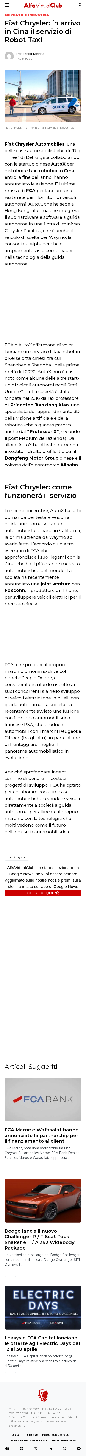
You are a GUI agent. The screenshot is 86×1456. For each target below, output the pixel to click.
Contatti (17, 1435)
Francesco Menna (30, 53)
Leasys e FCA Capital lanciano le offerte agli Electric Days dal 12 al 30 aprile (42, 1343)
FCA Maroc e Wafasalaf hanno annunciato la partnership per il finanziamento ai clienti (41, 1135)
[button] (7, 5)
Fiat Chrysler (16, 857)
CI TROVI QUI (40, 893)
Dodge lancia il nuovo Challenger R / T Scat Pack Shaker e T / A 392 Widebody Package (40, 1239)
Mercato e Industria (27, 15)
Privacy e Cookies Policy (56, 1435)
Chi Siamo (32, 1435)
